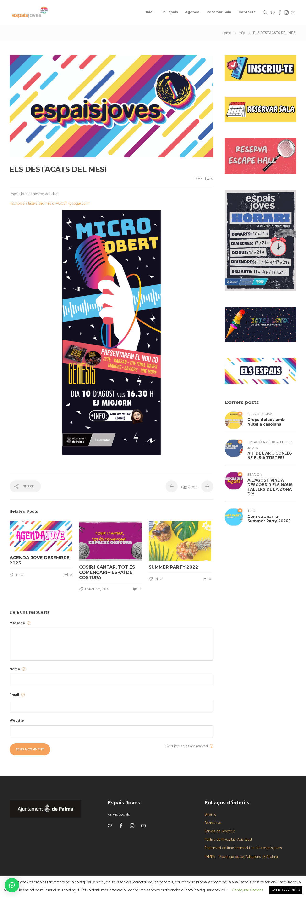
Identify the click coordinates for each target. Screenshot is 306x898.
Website (17, 720)
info (242, 33)
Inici (149, 12)
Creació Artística (263, 442)
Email (15, 695)
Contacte (247, 12)
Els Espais (169, 12)
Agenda (192, 12)
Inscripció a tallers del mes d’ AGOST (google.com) (50, 203)
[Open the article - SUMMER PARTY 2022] (164, 541)
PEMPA (209, 856)
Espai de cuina (259, 414)
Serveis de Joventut (219, 831)
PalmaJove (212, 823)
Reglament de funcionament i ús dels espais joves (243, 848)
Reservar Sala (219, 12)
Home (226, 33)
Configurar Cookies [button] (247, 890)
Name (15, 669)
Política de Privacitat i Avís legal (228, 839)
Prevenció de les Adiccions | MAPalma (248, 856)
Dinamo (210, 814)
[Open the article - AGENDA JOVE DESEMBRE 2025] (25, 536)
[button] (12, 885)
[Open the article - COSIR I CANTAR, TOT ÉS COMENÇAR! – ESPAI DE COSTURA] (94, 541)
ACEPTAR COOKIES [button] (286, 890)
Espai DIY (92, 589)
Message (18, 623)
